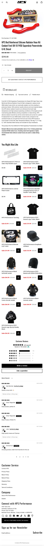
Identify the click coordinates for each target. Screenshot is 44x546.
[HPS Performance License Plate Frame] (11, 180)
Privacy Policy (5, 471)
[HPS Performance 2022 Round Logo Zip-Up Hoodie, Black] (11, 317)
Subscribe (37, 532)
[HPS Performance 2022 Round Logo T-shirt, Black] (32, 209)
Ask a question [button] (22, 371)
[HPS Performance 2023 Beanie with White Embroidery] (32, 263)
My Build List (11, 90)
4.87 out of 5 (27, 345)
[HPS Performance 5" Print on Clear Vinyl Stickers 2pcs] (11, 153)
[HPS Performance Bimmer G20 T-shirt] (11, 236)
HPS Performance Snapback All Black (32, 245)
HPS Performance (24, 543)
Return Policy (5, 475)
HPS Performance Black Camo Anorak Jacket (9, 299)
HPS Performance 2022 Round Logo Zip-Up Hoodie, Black (10, 327)
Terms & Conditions (7, 487)
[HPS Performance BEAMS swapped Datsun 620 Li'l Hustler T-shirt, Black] (32, 180)
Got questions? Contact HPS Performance (22, 79)
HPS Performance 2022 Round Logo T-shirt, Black (31, 218)
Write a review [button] (22, 366)
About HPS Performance (8, 495)
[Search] (7, 2)
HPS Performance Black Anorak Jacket (30, 299)
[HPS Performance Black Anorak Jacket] (32, 290)
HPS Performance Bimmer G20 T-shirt (10, 245)
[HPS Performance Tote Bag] (11, 209)
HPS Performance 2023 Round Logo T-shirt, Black (31, 162)
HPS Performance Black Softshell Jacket (9, 272)
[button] (6, 52)
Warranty (4, 484)
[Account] (37, 2)
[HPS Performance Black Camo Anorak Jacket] (11, 290)
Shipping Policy (6, 481)
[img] (5, 383)
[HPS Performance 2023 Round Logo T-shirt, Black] (32, 153)
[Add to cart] (18, 168)
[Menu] (2, 2)
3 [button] (23, 457)
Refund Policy (5, 478)
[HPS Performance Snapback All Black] (32, 236)
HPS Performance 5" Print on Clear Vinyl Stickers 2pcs (11, 162)
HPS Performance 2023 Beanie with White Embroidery (32, 272)
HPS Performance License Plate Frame (10, 189)
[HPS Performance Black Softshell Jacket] (11, 263)
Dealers (4, 498)
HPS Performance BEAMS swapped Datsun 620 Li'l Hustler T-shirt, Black (31, 190)
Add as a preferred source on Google (16, 520)
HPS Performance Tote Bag (10, 217)
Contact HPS (5, 468)
